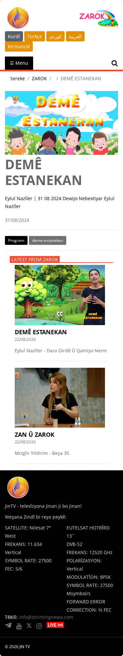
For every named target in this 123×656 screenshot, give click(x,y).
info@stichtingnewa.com (46, 617)
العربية (75, 36)
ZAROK (39, 78)
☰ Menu (19, 63)
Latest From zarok (34, 259)
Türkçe (34, 36)
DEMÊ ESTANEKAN (41, 332)
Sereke (17, 78)
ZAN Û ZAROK (34, 434)
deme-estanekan (47, 240)
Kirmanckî (19, 46)
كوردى (55, 36)
